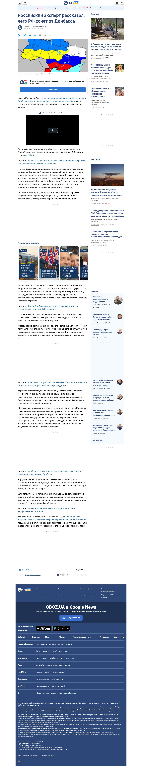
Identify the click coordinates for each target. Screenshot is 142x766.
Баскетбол (46, 651)
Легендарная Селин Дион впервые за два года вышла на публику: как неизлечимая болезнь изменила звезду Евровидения (102, 69)
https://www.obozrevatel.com (91, 703)
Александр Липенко (99, 433)
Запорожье (52, 644)
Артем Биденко (97, 418)
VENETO (85, 8)
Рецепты (39, 672)
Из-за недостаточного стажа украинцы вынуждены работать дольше (105, 54)
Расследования (79, 637)
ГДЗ (37, 658)
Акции (61, 665)
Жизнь (62, 637)
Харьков (44, 644)
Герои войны (40, 8)
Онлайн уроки (54, 658)
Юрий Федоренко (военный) (101, 305)
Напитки (47, 672)
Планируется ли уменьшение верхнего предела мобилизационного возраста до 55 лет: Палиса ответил (107, 234)
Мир (47, 637)
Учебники (44, 658)
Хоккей (54, 651)
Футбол (38, 651)
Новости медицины (42, 686)
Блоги (89, 637)
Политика (36, 637)
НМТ (72, 658)
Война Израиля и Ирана (71, 8)
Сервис (67, 665)
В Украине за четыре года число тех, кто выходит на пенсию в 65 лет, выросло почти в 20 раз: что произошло (106, 47)
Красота (53, 693)
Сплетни (46, 693)
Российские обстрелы (98, 8)
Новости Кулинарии (58, 672)
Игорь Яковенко (98, 338)
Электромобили (51, 665)
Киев (37, 644)
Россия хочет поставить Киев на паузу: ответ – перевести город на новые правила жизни (103, 382)
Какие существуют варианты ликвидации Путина (102, 332)
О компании (40, 589)
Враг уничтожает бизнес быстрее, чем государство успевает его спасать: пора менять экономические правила (103, 412)
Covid (63, 686)
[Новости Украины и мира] (61, 575)
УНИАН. (32, 155)
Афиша (38, 693)
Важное (95, 14)
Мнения (95, 291)
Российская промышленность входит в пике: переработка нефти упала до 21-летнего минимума (101, 299)
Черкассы (68, 644)
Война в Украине (53, 8)
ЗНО (67, 658)
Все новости (119, 637)
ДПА (62, 658)
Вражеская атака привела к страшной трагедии (105, 200)
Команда (61, 589)
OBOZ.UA (27, 26)
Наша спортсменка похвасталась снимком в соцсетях (100, 102)
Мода (60, 693)
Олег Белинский (98, 388)
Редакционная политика (32, 575)
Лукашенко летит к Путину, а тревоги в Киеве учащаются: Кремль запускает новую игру (103, 317)
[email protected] (43, 749)
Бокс (60, 651)
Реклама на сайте (42, 595)
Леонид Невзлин (98, 403)
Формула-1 (67, 651)
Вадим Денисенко (98, 323)
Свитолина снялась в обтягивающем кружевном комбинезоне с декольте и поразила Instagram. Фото (101, 92)
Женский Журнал (70, 693)
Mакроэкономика (57, 679)
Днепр (60, 644)
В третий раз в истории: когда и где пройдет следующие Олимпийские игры (103, 427)
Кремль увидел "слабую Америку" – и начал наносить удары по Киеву (103, 397)
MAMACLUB (55, 686)
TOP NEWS (96, 159)
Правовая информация (87, 589)
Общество (104, 637)
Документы (62, 595)
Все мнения (97, 440)
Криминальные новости (39, 26)
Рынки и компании (42, 679)
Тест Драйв (40, 665)
